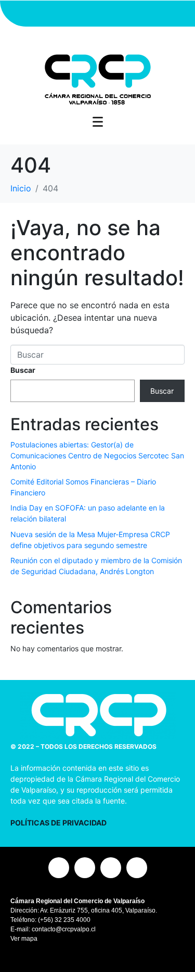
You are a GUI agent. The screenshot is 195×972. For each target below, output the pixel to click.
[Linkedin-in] (116, 13)
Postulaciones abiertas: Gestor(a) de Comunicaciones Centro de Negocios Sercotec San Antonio (97, 455)
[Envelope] (134, 13)
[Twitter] (98, 13)
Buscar (22, 370)
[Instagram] (61, 13)
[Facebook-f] (79, 13)
